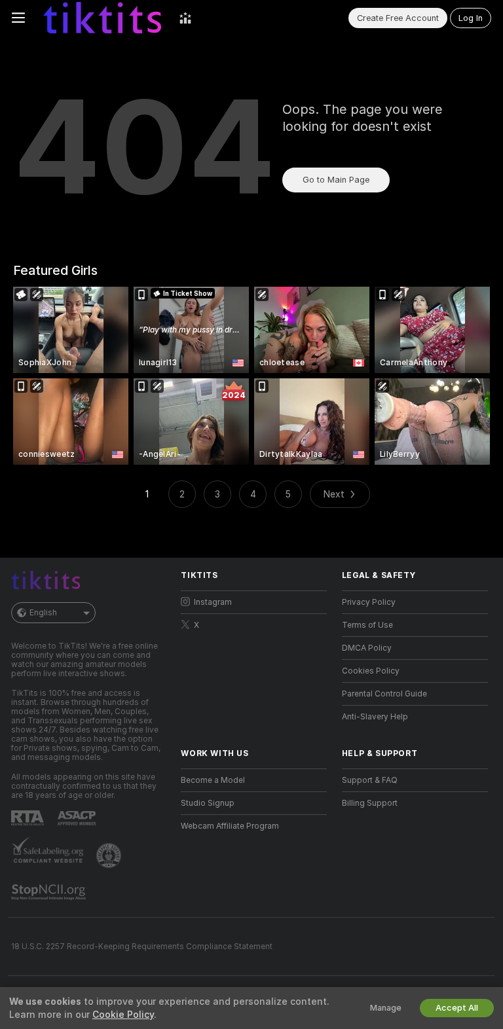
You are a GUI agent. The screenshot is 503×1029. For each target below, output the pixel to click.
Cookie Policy (123, 1014)
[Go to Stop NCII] (49, 892)
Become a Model (213, 780)
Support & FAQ (370, 780)
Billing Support (370, 803)
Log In (470, 18)
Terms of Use (367, 625)
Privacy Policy (369, 602)
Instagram (213, 602)
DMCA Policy (367, 648)
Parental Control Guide (384, 693)
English (43, 612)
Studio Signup (207, 803)
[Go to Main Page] (102, 17)
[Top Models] (185, 17)
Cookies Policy (371, 671)
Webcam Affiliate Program (230, 826)
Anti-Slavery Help (375, 716)
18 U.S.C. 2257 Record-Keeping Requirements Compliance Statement (141, 946)
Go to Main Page (336, 180)
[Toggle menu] (18, 17)
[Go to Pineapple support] (110, 855)
